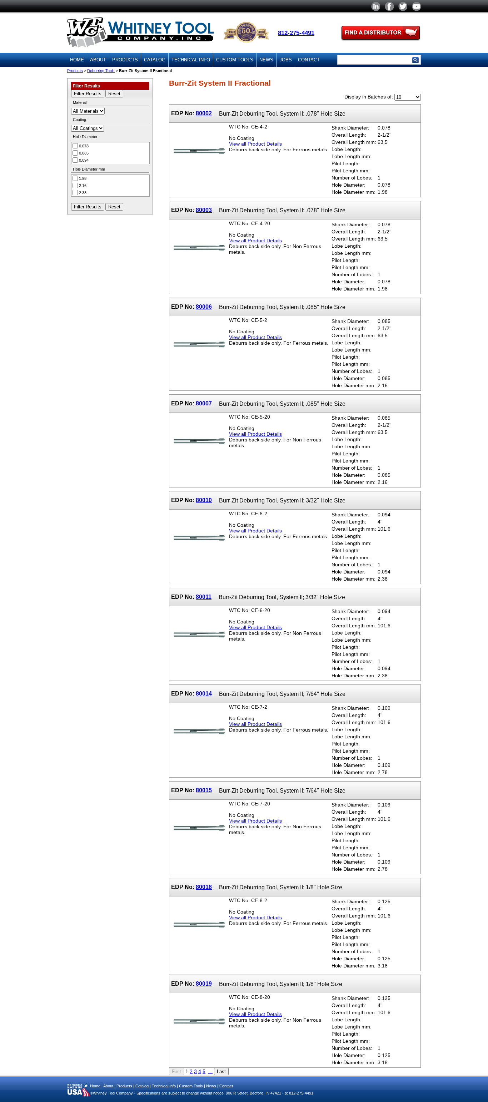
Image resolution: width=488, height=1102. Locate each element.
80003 (204, 210)
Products (125, 59)
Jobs (285, 59)
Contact (309, 59)
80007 (204, 403)
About (98, 59)
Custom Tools (234, 59)
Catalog (154, 59)
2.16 (82, 185)
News (266, 59)
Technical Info (190, 59)
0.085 (84, 153)
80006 (204, 306)
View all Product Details (255, 144)
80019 (204, 983)
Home (77, 59)
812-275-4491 (296, 33)
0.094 (84, 160)
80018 (204, 887)
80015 (204, 790)
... (210, 1071)
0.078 (84, 146)
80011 (203, 596)
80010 (204, 500)
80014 (204, 693)
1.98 (82, 178)
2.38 (82, 193)
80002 (204, 113)
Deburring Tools (101, 71)
